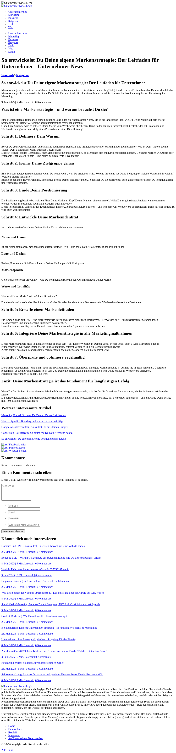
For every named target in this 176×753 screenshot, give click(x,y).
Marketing (13, 14)
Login (11, 51)
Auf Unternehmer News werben (25, 738)
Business (13, 17)
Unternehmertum (17, 11)
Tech (11, 24)
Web (10, 27)
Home (11, 725)
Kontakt (12, 732)
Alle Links (7, 750)
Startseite (7, 75)
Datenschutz (15, 729)
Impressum (14, 735)
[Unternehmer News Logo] (16, 5)
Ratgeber (13, 21)
